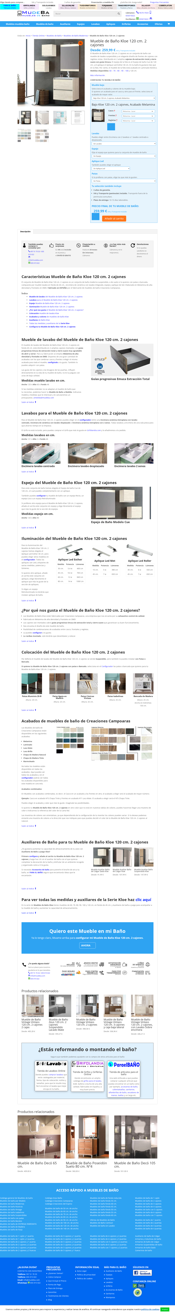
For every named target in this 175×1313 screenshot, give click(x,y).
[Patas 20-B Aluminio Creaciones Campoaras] (32, 693)
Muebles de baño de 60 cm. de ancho (61, 1211)
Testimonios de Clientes (58, 1296)
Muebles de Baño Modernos (76, 35)
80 (118, 70)
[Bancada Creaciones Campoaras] (143, 693)
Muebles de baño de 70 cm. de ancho (61, 1214)
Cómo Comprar (54, 1277)
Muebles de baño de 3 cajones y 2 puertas (63, 1239)
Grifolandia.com (94, 430)
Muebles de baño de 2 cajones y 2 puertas (18, 1244)
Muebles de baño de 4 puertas (148, 1228)
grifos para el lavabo (92, 1081)
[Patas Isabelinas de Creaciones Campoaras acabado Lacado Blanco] (115, 693)
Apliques (110, 24)
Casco (111, 110)
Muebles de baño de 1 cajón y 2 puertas (17, 1239)
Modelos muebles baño (17, 24)
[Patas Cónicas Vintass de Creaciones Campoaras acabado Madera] (87, 693)
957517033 (144, 13)
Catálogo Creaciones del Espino (58, 1204)
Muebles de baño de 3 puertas (148, 1226)
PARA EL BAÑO (36, 872)
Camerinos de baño (143, 1250)
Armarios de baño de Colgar (147, 1242)
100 (126, 70)
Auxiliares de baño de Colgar (147, 1236)
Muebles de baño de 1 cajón (147, 1198)
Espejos (81, 24)
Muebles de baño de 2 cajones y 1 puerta (17, 1242)
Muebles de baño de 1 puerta (148, 1220)
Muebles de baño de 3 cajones (148, 1204)
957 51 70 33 (35, 251)
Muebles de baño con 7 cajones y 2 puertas (108, 1247)
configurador (29, 559)
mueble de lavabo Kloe (44, 313)
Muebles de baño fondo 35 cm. (103, 1201)
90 (122, 70)
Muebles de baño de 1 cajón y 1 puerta (17, 1236)
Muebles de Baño (54, 35)
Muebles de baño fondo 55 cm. (103, 1212)
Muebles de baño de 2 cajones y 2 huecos (18, 1250)
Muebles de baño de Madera (12, 1227)
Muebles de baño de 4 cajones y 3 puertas (108, 1239)
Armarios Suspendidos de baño (148, 1244)
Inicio (28, 35)
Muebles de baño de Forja (11, 1229)
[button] (80, 43)
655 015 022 (35, 263)
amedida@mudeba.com (43, 397)
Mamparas (110, 1297)
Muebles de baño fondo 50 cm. (103, 1209)
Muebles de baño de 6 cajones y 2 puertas (108, 1244)
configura (33, 856)
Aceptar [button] (165, 1309)
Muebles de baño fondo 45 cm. (103, 1206)
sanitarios (130, 1089)
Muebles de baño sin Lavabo (102, 1226)
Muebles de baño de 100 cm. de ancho (61, 1223)
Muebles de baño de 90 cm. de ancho (61, 1220)
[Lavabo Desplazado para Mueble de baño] (87, 463)
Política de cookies (85, 1278)
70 (114, 70)
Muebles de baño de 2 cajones (148, 1201)
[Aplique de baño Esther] (70, 556)
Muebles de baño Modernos (12, 1204)
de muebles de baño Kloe (49, 316)
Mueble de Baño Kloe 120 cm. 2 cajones (49, 303)
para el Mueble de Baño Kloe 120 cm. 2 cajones (53, 300)
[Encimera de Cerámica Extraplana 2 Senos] (134, 463)
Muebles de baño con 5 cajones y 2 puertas (108, 1242)
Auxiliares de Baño (114, 1271)
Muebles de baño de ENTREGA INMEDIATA (18, 1224)
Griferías (126, 24)
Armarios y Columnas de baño (148, 1239)
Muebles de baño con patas (12, 1218)
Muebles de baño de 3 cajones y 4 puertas (63, 1244)
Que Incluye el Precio (57, 1281)
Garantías (52, 1292)
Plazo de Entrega (55, 1288)
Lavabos (95, 24)
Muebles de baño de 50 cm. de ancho (61, 1208)
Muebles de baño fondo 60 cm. (103, 1215)
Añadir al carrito (114, 218)
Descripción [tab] (25, 231)
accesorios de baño (129, 1086)
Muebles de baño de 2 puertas (148, 1223)
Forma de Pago (54, 1284)
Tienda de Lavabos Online (51, 1070)
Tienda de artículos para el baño (123, 1073)
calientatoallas (118, 1089)
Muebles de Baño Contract (101, 1223)
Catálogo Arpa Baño (53, 1198)
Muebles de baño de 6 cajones (148, 1212)
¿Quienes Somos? (55, 1273)
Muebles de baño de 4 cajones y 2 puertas (108, 1236)
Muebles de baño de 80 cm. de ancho (61, 1217)
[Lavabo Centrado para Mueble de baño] (41, 463)
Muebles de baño (44, 24)
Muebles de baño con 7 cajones (148, 1215)
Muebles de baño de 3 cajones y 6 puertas (63, 1247)
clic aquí (143, 899)
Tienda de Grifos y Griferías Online (87, 1073)
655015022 (130, 15)
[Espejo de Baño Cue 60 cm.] (122, 518)
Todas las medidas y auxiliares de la (49, 323)
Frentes (112, 115)
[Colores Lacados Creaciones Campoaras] (70, 753)
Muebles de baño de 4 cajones (148, 1206)
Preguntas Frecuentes (159, 2)
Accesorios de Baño (114, 1290)
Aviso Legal (81, 1271)
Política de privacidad (86, 1274)
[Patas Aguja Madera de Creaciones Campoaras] (59, 693)
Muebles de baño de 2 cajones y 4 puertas (18, 1247)
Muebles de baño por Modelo (12, 1201)
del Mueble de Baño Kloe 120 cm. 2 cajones (56, 296)
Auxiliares (65, 24)
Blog (50, 1299)
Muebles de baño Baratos (11, 1221)
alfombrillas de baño (117, 1092)
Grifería (109, 1286)
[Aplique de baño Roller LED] (139, 557)
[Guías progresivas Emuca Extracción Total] (122, 375)
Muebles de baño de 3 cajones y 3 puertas (63, 1242)
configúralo (53, 362)
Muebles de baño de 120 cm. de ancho (61, 1226)
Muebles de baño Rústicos (11, 1206)
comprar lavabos (56, 1074)
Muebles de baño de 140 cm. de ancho (61, 1228)
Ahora (85, 945)
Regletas (112, 120)
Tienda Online (38, 35)
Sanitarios (110, 1293)
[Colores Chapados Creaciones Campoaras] (122, 760)
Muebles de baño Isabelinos (12, 1212)
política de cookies (150, 1309)
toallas (121, 1095)
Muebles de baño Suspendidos (13, 1215)
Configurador (107, 666)
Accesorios (142, 24)
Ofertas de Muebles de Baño (102, 1220)
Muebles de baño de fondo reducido (105, 1198)
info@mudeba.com (35, 260)
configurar (41, 495)
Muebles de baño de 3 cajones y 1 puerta (63, 1236)
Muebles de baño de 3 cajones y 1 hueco (62, 1250)
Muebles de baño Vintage (11, 1209)
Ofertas (158, 24)
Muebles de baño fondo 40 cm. (103, 1204)
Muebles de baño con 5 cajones (148, 1209)
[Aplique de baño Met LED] (105, 557)
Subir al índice (29, 402)
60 (110, 70)
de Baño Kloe (39, 320)
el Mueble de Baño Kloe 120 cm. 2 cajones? (56, 310)
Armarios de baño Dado (145, 1247)
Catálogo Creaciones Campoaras (59, 1201)
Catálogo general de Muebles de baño (16, 1198)
